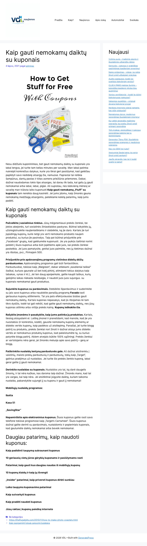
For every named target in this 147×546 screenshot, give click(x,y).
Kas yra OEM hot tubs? (119, 149)
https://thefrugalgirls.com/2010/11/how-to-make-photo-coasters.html (43, 520)
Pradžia (58, 20)
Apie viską (100, 20)
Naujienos (84, 20)
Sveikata (134, 20)
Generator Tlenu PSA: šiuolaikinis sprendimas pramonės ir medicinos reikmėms (124, 142)
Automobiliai (117, 20)
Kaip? (71, 20)
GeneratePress (86, 537)
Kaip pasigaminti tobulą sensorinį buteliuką (29, 523)
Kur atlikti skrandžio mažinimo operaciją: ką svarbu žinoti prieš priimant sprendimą (123, 124)
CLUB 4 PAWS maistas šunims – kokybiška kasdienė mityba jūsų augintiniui (123, 88)
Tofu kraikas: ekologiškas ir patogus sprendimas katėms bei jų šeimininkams (125, 133)
